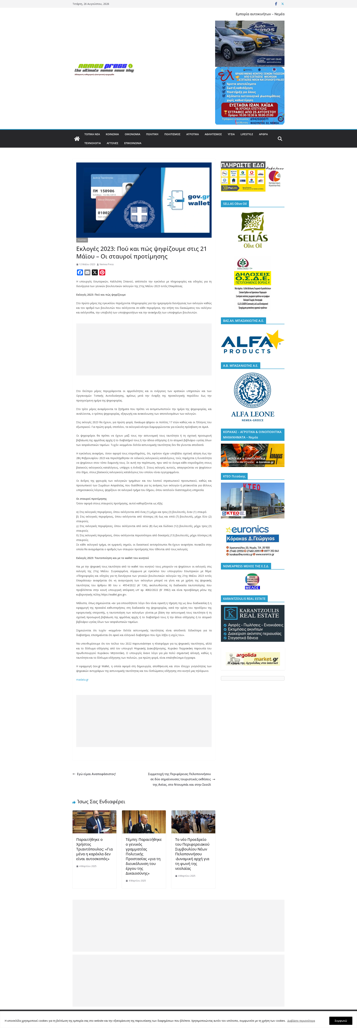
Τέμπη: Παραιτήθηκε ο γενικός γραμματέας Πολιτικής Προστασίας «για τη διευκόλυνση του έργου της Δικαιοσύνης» (144, 856)
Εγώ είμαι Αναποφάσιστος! (96, 774)
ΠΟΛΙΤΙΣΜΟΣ (172, 134)
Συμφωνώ (341, 1020)
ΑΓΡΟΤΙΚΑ (192, 134)
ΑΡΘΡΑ (263, 134)
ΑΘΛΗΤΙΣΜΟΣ (213, 134)
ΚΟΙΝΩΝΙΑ (112, 134)
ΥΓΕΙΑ (231, 134)
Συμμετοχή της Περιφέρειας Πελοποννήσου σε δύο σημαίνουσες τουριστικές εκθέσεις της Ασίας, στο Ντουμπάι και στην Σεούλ (179, 779)
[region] (178, 1019)
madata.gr (82, 679)
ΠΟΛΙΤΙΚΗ (152, 134)
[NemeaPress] (77, 138)
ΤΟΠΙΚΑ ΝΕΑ (92, 134)
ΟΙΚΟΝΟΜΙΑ (132, 134)
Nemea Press (107, 264)
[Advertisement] (144, 349)
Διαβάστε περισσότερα (301, 1020)
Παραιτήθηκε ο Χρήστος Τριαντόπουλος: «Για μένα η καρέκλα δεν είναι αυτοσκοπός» (94, 849)
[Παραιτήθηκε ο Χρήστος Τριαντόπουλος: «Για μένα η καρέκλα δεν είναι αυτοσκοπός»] (94, 813)
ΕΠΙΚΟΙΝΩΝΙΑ (132, 143)
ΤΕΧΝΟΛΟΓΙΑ (92, 143)
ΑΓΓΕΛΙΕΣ (112, 143)
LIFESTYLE (247, 134)
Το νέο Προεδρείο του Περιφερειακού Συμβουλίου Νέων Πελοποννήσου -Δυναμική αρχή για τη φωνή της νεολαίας (192, 854)
